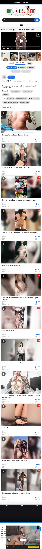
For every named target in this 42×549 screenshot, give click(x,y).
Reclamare (21, 67)
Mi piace (10, 63)
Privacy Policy (5, 544)
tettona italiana (34, 99)
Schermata (31, 67)
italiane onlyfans (21, 99)
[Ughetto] (4, 77)
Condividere (16, 71)
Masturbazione (27, 91)
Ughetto (11, 77)
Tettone (5, 94)
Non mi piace (13, 63)
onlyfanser (10, 99)
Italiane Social (15, 91)
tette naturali (24, 102)
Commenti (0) (26, 71)
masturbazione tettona (10, 102)
